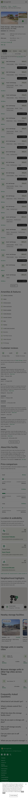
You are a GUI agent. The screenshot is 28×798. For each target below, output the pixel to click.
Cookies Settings (13, 795)
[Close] (25, 784)
